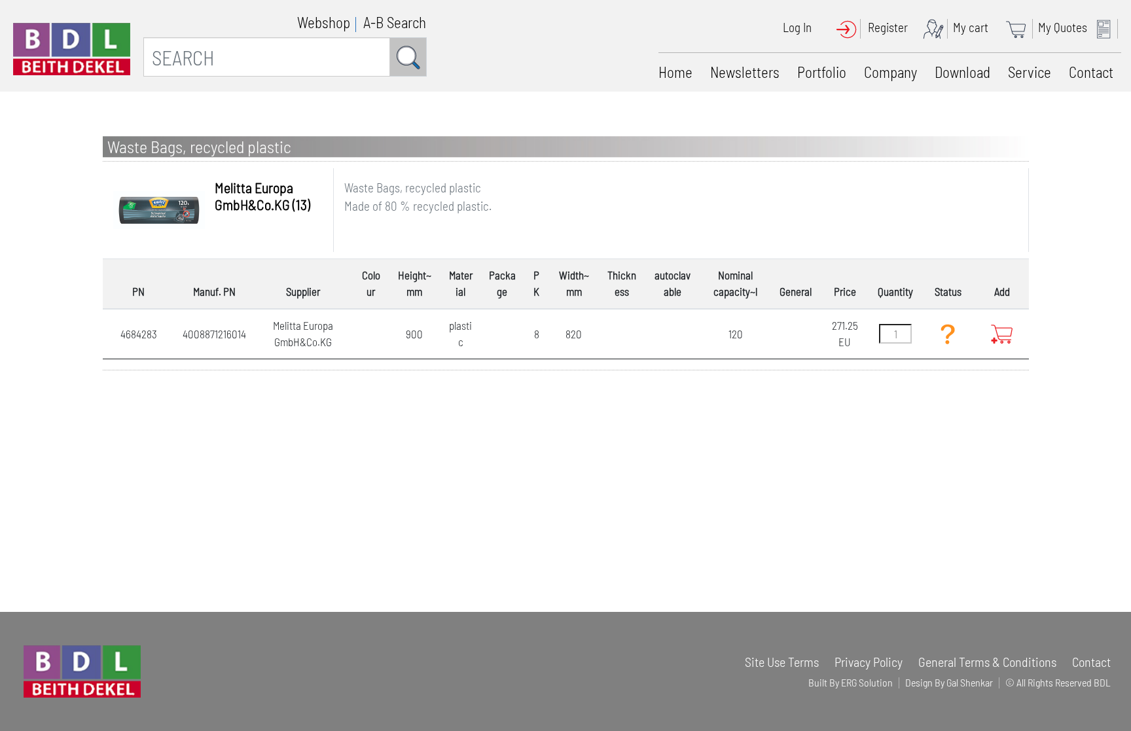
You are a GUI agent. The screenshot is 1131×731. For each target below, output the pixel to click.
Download (962, 72)
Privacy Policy (869, 661)
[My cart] (1020, 27)
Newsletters (745, 72)
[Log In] (850, 27)
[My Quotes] (1106, 27)
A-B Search (394, 22)
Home (675, 72)
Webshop (323, 22)
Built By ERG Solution (850, 682)
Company (890, 72)
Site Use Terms (782, 661)
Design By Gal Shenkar (949, 682)
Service (1029, 72)
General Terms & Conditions (987, 661)
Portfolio (821, 72)
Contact (1091, 72)
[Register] (936, 27)
